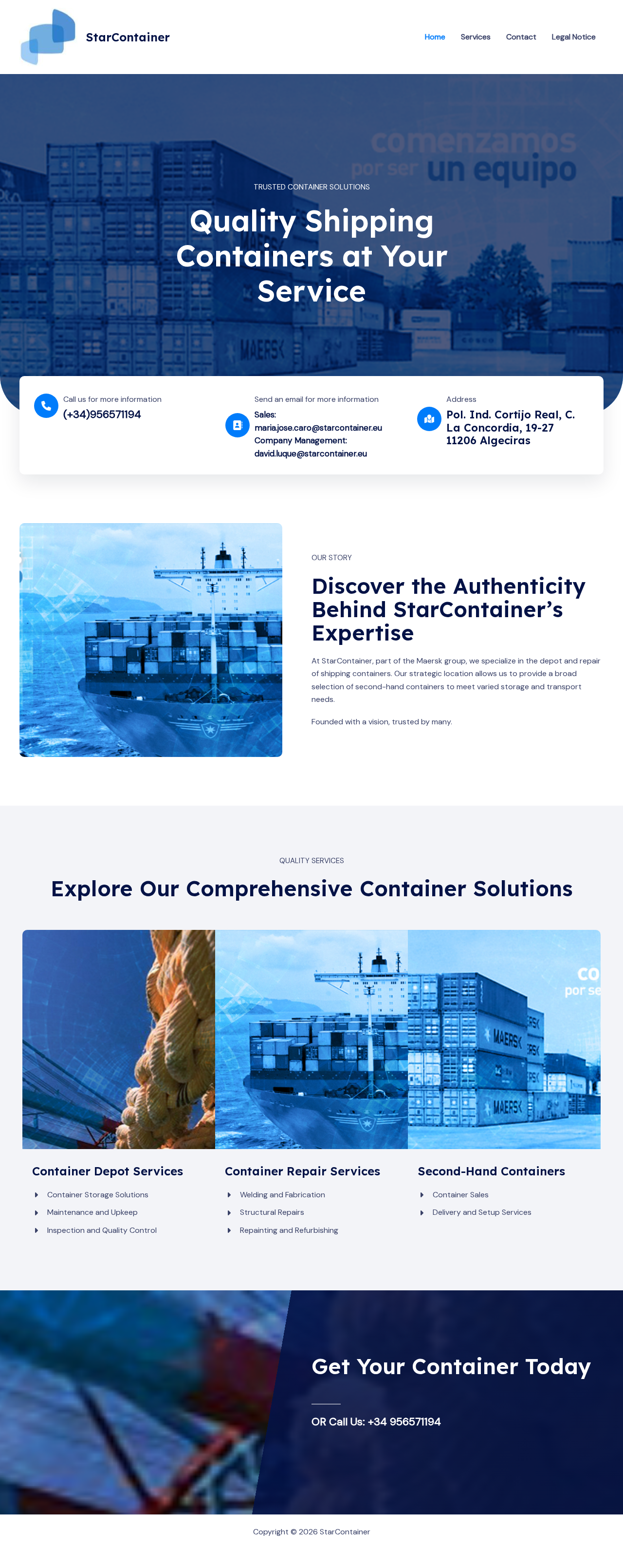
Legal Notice (574, 37)
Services (476, 37)
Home (435, 37)
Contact (521, 37)
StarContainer (128, 37)
